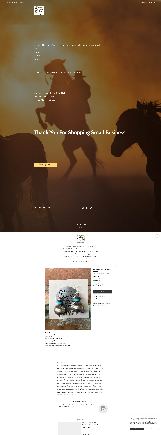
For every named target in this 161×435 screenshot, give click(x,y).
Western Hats (84, 249)
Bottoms (70, 254)
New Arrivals (90, 246)
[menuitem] (113, 266)
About (8, 2)
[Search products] (157, 235)
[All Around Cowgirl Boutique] (80, 238)
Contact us (21, 2)
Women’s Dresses (80, 251)
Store (4, 2)
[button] (97, 299)
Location (14, 2)
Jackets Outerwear (68, 251)
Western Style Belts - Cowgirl (90, 256)
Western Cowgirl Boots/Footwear (75, 246)
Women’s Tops (94, 249)
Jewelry (73, 259)
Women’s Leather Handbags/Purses (84, 254)
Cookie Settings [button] (144, 432)
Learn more (102, 280)
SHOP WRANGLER (93, 251)
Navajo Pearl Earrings (100, 285)
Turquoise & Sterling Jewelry (70, 249)
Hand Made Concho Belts (84, 259)
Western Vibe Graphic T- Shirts (71, 256)
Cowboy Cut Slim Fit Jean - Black (80, 261)
